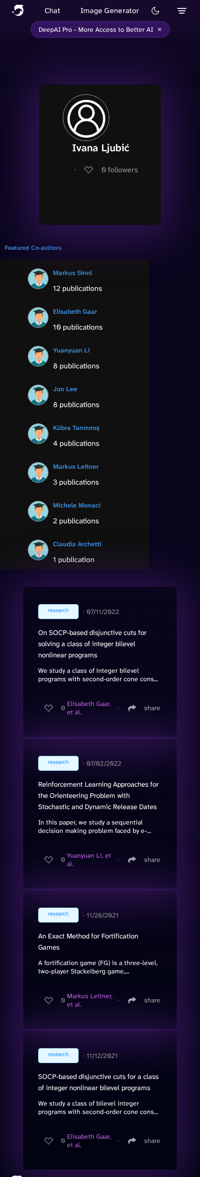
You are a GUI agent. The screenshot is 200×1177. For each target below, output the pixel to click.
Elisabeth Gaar (75, 311)
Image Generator (110, 10)
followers (119, 170)
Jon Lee (65, 389)
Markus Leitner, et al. (90, 1000)
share (152, 708)
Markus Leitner (76, 466)
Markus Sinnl (72, 272)
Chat (52, 10)
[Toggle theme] (155, 10)
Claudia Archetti (77, 544)
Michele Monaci (76, 505)
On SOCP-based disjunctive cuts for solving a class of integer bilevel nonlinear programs (92, 644)
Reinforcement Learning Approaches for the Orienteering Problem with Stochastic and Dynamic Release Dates (98, 795)
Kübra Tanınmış (76, 427)
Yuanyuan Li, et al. (89, 859)
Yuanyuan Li (71, 350)
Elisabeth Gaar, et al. (89, 707)
